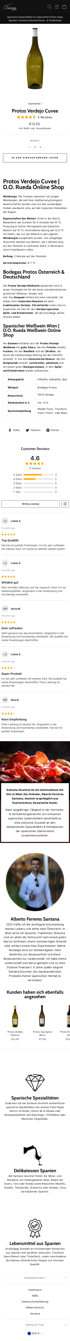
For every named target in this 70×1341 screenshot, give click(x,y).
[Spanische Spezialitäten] (35, 1074)
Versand (35, 1313)
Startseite (34, 103)
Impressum (35, 1289)
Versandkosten (43, 128)
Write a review (30, 503)
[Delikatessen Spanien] (35, 1147)
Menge (35, 141)
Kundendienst (35, 1278)
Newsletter (35, 1325)
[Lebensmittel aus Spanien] (35, 1220)
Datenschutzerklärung (35, 1301)
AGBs (35, 1295)
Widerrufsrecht (35, 1307)
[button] (35, 166)
